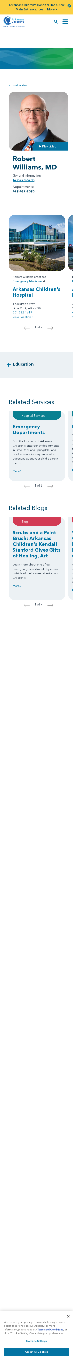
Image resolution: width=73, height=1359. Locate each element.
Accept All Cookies (36, 1351)
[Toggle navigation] (65, 22)
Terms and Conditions (50, 1329)
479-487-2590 (23, 191)
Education (23, 364)
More (16, 471)
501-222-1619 (22, 312)
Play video (48, 146)
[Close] (68, 1316)
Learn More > (48, 9)
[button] (69, 5)
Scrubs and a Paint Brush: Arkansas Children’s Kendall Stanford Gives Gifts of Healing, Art (37, 544)
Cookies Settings (36, 1340)
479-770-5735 (23, 180)
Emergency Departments (29, 429)
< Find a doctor (20, 85)
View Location (22, 317)
